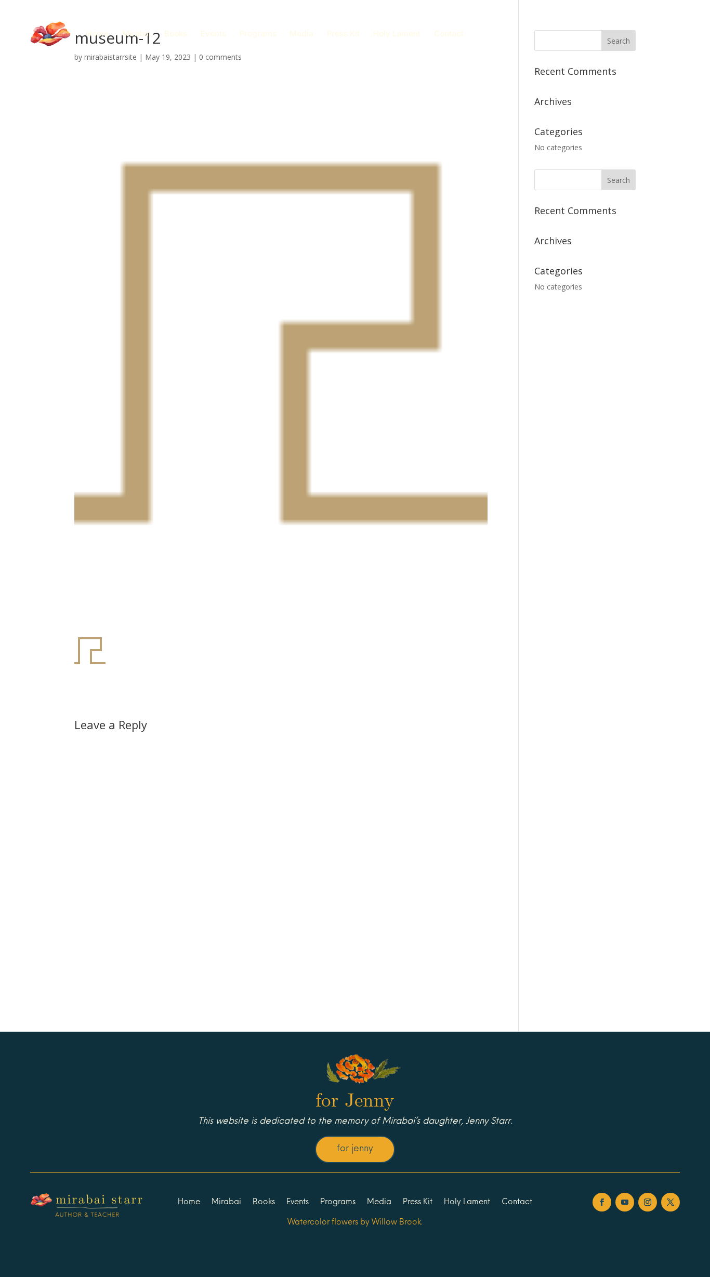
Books (175, 33)
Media (301, 33)
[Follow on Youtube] (624, 1202)
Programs (258, 33)
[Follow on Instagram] (647, 1202)
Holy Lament (396, 33)
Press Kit (343, 33)
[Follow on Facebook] (602, 1202)
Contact (449, 33)
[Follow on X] (670, 1202)
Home (97, 33)
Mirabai (136, 33)
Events (213, 33)
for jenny (355, 1149)
